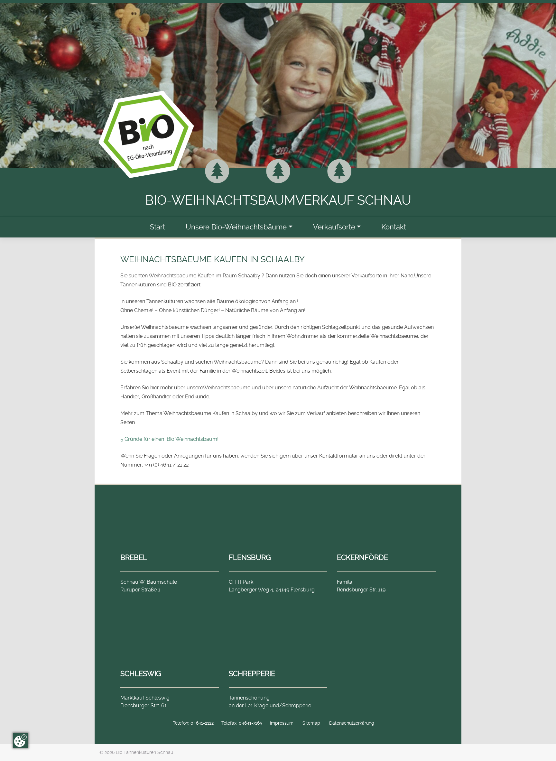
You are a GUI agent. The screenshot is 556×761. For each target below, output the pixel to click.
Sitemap (311, 723)
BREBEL (133, 557)
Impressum (281, 723)
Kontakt (393, 227)
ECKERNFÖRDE (362, 557)
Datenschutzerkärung (351, 723)
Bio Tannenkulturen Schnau (144, 752)
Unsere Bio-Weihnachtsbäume (236, 227)
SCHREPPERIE (252, 673)
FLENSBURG (250, 557)
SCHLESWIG (140, 673)
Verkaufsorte (334, 227)
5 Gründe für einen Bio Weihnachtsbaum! (169, 439)
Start (157, 227)
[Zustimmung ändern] (20, 740)
